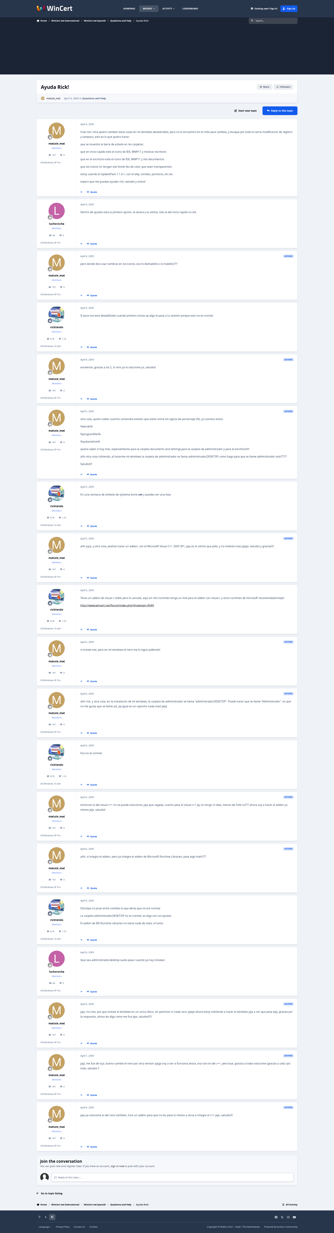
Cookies (93, 1226)
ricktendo (56, 327)
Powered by (280, 1226)
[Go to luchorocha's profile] (57, 211)
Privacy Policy (62, 1226)
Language (44, 1226)
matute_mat (53, 98)
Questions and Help (94, 98)
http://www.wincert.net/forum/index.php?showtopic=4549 (117, 605)
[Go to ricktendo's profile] (57, 314)
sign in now (117, 1166)
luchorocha (56, 224)
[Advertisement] (167, 50)
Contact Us (79, 1226)
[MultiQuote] (81, 192)
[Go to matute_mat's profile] (43, 98)
